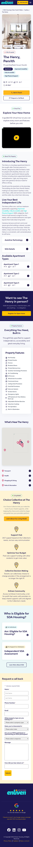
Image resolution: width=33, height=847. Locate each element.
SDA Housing (7, 10)
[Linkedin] (14, 830)
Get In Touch (17, 92)
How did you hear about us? (14, 763)
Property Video (20, 46)
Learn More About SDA (16, 665)
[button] (22, 446)
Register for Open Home (16, 313)
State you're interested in (14, 726)
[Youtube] (24, 830)
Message (8, 742)
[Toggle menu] (30, 2)
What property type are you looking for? (14, 718)
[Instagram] (19, 830)
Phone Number (10, 703)
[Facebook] (9, 830)
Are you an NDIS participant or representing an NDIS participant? (16, 734)
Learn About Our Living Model (16, 519)
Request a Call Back (17, 98)
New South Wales (17, 10)
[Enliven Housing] (7, 2)
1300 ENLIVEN (23, 2)
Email (6, 710)
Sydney (26, 10)
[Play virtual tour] (16, 137)
